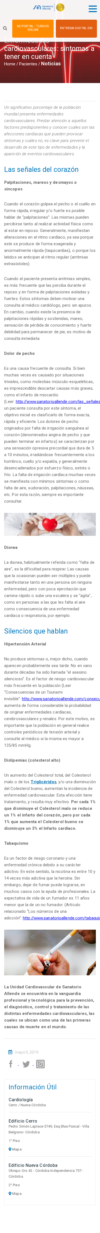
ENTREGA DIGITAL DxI (76, 28)
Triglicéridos (43, 781)
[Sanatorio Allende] (48, 8)
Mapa (16, 1149)
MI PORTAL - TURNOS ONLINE (33, 28)
